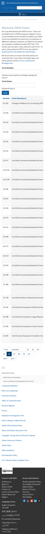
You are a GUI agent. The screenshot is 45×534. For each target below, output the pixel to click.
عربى (4, 515)
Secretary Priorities (9, 396)
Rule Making (27, 497)
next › (5, 358)
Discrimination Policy (9, 455)
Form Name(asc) (19, 98)
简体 (3, 511)
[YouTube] (31, 501)
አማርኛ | (13, 523)
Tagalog (5, 529)
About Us (5, 484)
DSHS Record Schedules (12, 377)
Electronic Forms (8, 373)
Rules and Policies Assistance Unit (14, 430)
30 (29, 354)
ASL (9, 531)
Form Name (7, 81)
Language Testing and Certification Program (18, 435)
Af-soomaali (6, 519)
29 (24, 354)
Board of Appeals (8, 405)
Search (40, 7)
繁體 (9, 511)
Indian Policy (6, 445)
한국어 (14, 511)
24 (38, 349)
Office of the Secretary (14, 19)
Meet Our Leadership (10, 391)
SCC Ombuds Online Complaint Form (15, 460)
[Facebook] (24, 501)
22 (28, 349)
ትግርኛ (4, 531)
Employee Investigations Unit (13, 415)
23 (33, 349)
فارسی (5, 525)
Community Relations (10, 386)
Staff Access (6, 482)
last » (13, 358)
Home (4, 19)
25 (4, 354)
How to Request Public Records (14, 420)
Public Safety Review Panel (12, 425)
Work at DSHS (7, 487)
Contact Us (6, 489)
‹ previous (15, 349)
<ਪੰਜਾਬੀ (16, 515)
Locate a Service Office (10, 492)
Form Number (8, 68)
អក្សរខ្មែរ (10, 515)
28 (19, 354)
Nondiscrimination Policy (32, 482)
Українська (16, 519)
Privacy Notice (28, 494)
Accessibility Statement (31, 484)
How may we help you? (8, 8)
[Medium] (39, 501)
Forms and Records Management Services (18, 381)
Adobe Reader (28, 487)
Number (6, 98)
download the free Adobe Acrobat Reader (18, 52)
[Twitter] (28, 501)
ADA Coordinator (8, 450)
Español (11, 505)
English (5, 505)
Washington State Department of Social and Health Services (22, 3)
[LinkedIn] (35, 501)
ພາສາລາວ (13, 529)
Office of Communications (11, 401)
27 (14, 354)
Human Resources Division (12, 440)
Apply (5, 93)
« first (5, 349)
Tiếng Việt (5, 523)
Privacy (4, 410)
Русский (5, 507)
